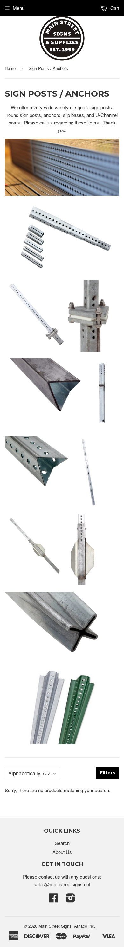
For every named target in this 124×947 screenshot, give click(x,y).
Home (10, 68)
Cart (114, 7)
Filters (107, 773)
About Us (62, 851)
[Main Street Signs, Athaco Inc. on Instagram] (70, 899)
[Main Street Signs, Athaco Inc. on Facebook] (53, 899)
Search (62, 843)
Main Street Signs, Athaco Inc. (66, 926)
